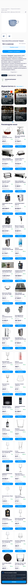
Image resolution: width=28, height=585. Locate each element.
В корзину (7, 146)
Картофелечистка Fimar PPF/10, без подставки (19, 316)
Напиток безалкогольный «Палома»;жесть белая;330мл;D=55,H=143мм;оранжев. (20, 362)
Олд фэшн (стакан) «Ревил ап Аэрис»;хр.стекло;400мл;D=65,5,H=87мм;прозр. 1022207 (20, 384)
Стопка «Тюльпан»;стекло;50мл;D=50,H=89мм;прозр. (20, 452)
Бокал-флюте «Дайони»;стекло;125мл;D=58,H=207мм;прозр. (20, 496)
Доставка (19, 75)
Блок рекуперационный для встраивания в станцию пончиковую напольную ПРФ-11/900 (7, 316)
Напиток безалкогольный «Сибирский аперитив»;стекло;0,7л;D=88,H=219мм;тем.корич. (7, 429)
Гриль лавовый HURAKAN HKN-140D (19, 293)
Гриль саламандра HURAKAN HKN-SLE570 (20, 181)
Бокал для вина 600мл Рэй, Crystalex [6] (7, 452)
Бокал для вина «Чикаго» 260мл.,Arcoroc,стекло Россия (7, 384)
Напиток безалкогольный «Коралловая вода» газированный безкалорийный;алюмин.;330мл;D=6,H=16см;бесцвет (20, 249)
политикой (19, 577)
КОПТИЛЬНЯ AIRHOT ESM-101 (19, 204)
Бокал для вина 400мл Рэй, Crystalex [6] (20, 519)
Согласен (14, 581)
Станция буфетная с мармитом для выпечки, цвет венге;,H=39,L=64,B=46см (20, 159)
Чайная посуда (4, 10)
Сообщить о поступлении (14, 51)
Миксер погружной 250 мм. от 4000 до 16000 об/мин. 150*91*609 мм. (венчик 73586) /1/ (19, 226)
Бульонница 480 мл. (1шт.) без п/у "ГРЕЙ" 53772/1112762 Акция (7, 293)
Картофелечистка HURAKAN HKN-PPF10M (7, 249)
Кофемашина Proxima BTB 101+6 (7, 474)
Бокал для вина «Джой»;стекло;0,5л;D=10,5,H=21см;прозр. (7, 362)
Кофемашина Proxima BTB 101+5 (20, 407)
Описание (4, 75)
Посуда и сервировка (5, 8)
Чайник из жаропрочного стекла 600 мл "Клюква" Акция (7, 137)
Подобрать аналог (14, 47)
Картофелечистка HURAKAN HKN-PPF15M (20, 338)
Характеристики (12, 75)
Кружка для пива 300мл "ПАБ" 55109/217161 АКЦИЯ (7, 338)
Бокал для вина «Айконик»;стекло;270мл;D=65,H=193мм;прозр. (20, 474)
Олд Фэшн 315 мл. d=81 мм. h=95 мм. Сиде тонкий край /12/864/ (20, 564)
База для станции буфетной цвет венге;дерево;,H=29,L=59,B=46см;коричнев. (7, 181)
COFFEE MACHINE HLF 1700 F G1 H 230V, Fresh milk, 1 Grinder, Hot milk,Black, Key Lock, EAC (7, 226)
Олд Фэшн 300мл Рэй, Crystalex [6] (20, 541)
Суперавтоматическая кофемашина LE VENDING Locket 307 (20, 271)
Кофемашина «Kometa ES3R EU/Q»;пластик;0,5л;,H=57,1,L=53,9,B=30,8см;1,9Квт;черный (7, 204)
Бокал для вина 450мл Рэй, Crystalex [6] (7, 541)
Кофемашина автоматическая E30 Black (7, 519)
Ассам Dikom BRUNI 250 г (6, 564)
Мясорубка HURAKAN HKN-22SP (20, 137)
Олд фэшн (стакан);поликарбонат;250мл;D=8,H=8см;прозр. (20, 429)
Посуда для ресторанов (15, 8)
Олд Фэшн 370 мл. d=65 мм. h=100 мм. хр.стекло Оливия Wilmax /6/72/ (6, 407)
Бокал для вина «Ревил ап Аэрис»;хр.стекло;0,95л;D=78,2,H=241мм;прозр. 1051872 (7, 496)
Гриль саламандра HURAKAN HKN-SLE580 (7, 159)
